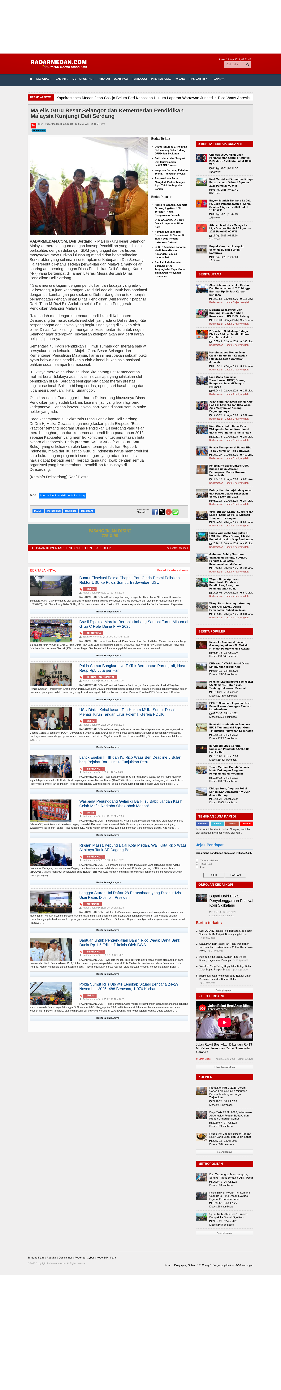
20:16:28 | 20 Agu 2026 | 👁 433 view (231, 543)
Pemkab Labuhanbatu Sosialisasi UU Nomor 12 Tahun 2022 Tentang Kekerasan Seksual (231, 685)
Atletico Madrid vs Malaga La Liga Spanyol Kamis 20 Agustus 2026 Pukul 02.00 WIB (230, 228)
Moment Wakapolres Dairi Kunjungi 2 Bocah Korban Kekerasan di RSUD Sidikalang (229, 313)
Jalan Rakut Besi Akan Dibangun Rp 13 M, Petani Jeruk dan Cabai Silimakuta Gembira (224, 1048)
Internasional (161, 78)
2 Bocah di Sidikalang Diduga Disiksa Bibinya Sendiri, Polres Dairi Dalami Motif (229, 334)
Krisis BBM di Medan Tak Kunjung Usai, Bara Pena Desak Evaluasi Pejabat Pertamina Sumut (229, 1196)
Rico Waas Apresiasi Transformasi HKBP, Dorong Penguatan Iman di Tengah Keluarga (227, 381)
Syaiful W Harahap (90, 636)
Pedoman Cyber (84, 1257)
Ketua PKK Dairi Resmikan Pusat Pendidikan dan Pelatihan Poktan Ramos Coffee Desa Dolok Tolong (226, 947)
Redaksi (51, 1257)
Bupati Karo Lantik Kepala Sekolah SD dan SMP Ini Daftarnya (226, 249)
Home (167, 1265)
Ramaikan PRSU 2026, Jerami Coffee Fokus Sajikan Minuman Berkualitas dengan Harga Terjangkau (228, 1092)
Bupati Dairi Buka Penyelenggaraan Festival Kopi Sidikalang (231, 900)
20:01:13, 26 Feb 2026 (110, 860)
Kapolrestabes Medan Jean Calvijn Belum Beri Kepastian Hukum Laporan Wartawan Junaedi (228, 357)
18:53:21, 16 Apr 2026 (110, 772)
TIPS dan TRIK (198, 78)
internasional (53, 511)
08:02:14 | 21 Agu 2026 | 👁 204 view (231, 500)
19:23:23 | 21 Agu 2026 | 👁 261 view (231, 415)
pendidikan (70, 511)
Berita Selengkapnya (108, 611)
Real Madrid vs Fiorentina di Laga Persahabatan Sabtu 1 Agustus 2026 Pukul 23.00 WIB (231, 182)
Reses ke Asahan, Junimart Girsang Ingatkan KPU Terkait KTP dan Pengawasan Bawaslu (229, 645)
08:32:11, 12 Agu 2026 (110, 592)
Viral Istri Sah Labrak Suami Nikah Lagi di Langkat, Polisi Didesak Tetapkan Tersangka (231, 515)
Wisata (180, 78)
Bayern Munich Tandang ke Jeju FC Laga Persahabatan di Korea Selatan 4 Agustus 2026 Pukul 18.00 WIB (230, 205)
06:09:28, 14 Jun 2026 (116, 636)
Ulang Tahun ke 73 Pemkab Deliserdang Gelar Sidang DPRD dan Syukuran (171, 150)
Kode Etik (102, 1257)
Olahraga (121, 78)
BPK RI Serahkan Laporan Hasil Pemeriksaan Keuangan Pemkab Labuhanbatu (230, 706)
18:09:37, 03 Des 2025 (110, 955)
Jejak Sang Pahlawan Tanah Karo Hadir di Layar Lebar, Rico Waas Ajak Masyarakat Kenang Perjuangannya (231, 406)
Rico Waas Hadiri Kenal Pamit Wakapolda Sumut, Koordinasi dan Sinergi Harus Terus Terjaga (230, 429)
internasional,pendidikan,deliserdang (62, 495)
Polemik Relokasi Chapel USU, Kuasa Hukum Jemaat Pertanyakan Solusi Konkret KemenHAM (229, 470)
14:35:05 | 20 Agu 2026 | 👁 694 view (231, 614)
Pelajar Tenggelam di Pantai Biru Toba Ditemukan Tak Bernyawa (230, 449)
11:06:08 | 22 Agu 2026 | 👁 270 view (231, 320)
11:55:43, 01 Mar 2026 (110, 816)
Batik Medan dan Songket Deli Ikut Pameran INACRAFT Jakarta (170, 162)
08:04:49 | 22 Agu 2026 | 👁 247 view (231, 390)
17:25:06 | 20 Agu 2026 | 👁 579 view (231, 592)
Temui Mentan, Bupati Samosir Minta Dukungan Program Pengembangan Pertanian (229, 770)
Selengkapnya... (224, 990)
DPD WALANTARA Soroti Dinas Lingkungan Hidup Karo (169, 223)
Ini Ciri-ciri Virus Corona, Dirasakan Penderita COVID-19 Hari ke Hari (229, 749)
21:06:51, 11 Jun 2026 (110, 680)
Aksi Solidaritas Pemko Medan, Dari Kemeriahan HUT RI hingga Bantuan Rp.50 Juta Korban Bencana (229, 289)
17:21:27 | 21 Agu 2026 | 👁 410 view (231, 454)
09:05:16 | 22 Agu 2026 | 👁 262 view (231, 366)
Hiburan (104, 78)
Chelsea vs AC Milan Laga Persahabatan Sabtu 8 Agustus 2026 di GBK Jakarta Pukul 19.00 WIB (230, 159)
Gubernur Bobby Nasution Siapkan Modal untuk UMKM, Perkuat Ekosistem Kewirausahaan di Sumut (228, 559)
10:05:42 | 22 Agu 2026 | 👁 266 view (231, 341)
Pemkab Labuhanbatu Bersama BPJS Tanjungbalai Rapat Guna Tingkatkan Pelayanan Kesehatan (170, 269)
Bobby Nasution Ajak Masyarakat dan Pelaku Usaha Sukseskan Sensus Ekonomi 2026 (231, 493)
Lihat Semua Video (224, 1067)
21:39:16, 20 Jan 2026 (110, 907)
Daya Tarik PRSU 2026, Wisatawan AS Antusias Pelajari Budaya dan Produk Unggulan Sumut (230, 1115)
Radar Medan (88, 592)
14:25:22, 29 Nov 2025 (110, 999)
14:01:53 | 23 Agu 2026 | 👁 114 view (231, 298)
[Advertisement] (140, 27)
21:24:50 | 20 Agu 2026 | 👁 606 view (231, 522)
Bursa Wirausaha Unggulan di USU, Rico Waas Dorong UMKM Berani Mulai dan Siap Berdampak (231, 536)
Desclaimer (65, 1257)
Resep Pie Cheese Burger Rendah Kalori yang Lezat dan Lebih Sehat (230, 1135)
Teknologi (139, 78)
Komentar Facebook (177, 548)
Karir (113, 1257)
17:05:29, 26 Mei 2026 (110, 724)
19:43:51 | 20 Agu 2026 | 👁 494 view (231, 568)
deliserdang (86, 511)
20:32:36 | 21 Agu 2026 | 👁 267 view (231, 436)
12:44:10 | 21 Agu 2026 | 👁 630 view (231, 479)
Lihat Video (203, 1059)
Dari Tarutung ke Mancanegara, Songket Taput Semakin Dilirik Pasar (231, 1176)
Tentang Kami (36, 1257)
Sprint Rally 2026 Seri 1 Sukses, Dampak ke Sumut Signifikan (228, 1215)
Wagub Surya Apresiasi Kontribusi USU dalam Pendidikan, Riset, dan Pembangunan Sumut (224, 583)
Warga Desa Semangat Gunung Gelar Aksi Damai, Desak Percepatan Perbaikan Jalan (229, 606)
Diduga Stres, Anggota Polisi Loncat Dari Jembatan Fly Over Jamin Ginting (229, 791)
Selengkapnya (224, 1152)
